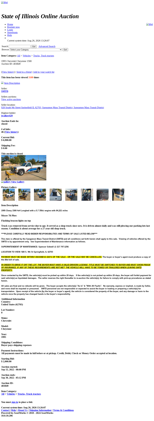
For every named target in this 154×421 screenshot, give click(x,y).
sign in (14, 402)
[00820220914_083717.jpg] (118, 200)
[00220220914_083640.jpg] (24, 200)
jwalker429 (7, 115)
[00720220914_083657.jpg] (103, 200)
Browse (6, 49)
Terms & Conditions (63, 410)
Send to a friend (24, 72)
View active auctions (11, 99)
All (18, 55)
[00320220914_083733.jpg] (40, 200)
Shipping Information (40, 410)
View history (8, 72)
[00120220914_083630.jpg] (9, 200)
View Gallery (17, 182)
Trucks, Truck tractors (43, 55)
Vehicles (27, 55)
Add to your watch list (43, 72)
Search (5, 46)
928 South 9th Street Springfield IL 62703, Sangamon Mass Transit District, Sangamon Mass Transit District (52, 107)
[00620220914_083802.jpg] (87, 200)
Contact (5, 410)
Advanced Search (46, 46)
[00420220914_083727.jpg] (56, 200)
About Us (22, 410)
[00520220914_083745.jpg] (71, 200)
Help (13, 410)
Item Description (12, 83)
